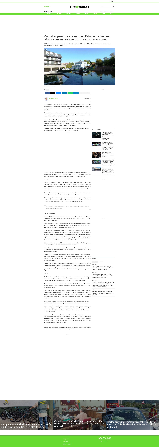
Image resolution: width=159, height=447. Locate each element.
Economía (103, 13)
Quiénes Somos (66, 438)
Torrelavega (69, 13)
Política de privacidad (67, 442)
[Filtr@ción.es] (79, 7)
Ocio (111, 13)
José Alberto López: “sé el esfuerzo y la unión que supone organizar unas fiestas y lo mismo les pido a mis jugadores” (108, 163)
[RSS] (114, 1)
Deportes (87, 13)
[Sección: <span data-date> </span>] (44, 1)
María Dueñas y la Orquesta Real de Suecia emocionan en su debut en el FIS (108, 154)
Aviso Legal (65, 441)
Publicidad (65, 439)
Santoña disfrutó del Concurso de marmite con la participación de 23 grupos (102, 293)
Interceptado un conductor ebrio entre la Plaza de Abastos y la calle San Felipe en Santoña (102, 276)
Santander (59, 13)
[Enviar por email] (82, 93)
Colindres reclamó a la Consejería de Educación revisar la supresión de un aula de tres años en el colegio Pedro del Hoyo (79, 424)
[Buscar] (114, 7)
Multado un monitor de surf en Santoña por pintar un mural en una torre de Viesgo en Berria (103, 268)
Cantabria (49, 13)
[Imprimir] (87, 93)
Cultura (95, 13)
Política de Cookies (67, 444)
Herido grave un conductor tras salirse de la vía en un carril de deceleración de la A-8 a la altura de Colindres (131, 424)
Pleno (47, 89)
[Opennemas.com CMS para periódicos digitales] (104, 439)
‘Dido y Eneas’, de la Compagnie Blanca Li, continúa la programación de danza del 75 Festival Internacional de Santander (108, 136)
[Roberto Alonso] (46, 99)
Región (78, 13)
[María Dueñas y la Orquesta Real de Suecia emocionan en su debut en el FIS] (96, 155)
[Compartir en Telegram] (76, 93)
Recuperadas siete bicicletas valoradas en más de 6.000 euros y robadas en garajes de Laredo (26, 425)
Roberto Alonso (53, 98)
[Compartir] (47, 93)
